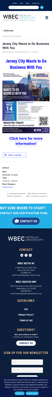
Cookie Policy (32, 393)
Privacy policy (26, 315)
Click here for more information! (26, 141)
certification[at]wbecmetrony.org (26, 275)
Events (15, 3)
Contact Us (36, 3)
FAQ (26, 309)
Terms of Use (26, 320)
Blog (21, 3)
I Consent (19, 393)
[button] (42, 7)
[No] (49, 387)
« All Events (7, 30)
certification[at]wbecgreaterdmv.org (26, 293)
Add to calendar (15, 155)
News (27, 3)
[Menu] (47, 17)
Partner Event (7, 187)
